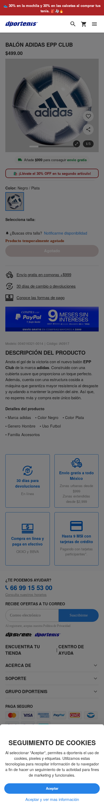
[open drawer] (94, 24)
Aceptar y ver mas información (52, 799)
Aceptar (52, 788)
